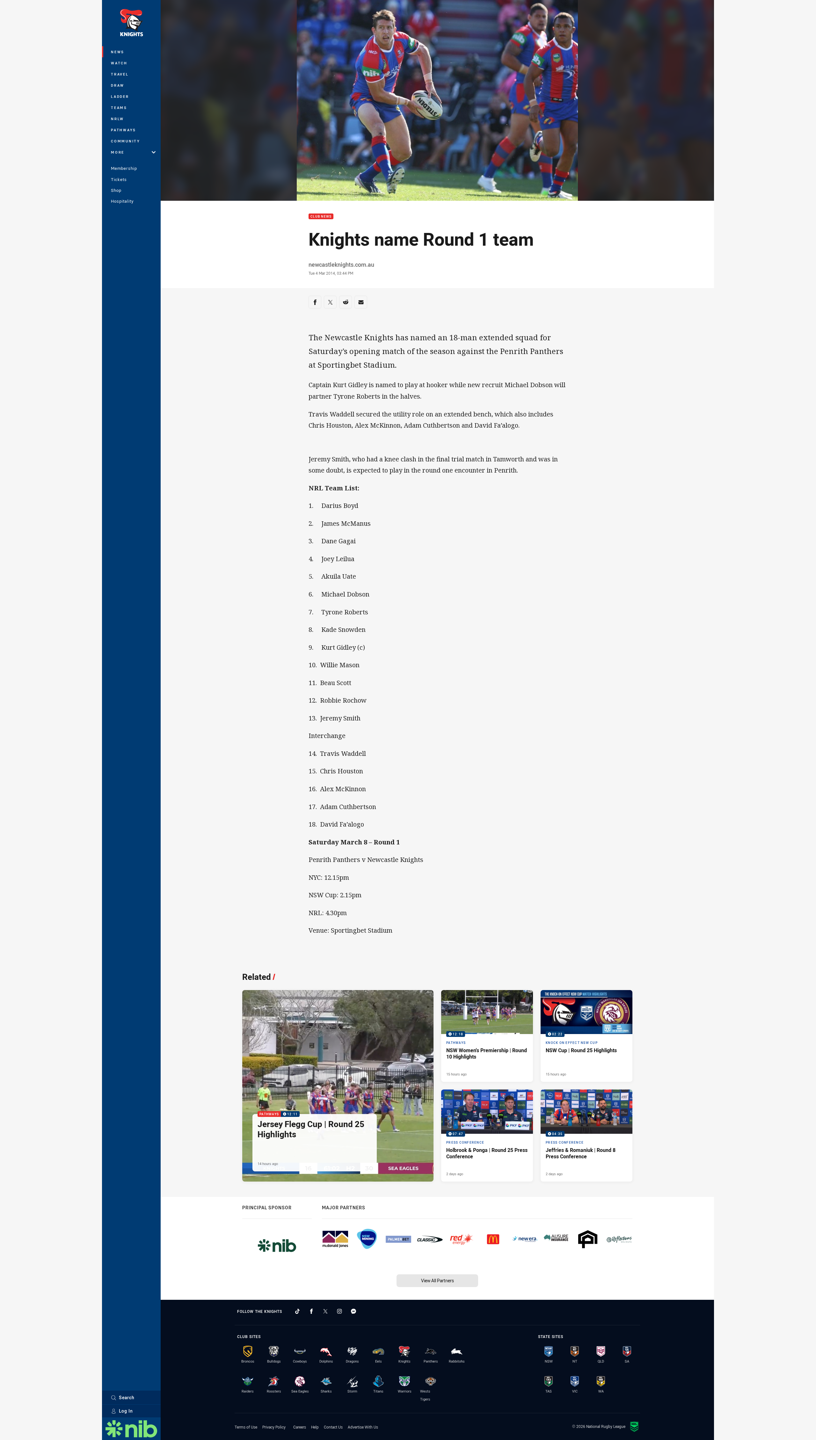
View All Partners (437, 1280)
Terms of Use (246, 1426)
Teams (119, 107)
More (117, 152)
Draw (117, 85)
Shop (116, 190)
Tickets (119, 179)
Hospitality (122, 201)
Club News (321, 216)
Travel (120, 74)
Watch (119, 63)
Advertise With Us (363, 1426)
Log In (126, 1411)
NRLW (117, 118)
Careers (299, 1426)
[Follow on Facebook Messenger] (353, 1311)
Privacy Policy (274, 1426)
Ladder (120, 96)
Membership (124, 168)
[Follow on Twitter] (325, 1311)
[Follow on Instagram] (339, 1311)
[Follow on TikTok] (297, 1311)
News (117, 51)
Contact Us (333, 1426)
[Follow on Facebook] (311, 1311)
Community (125, 141)
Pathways (123, 129)
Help (315, 1426)
